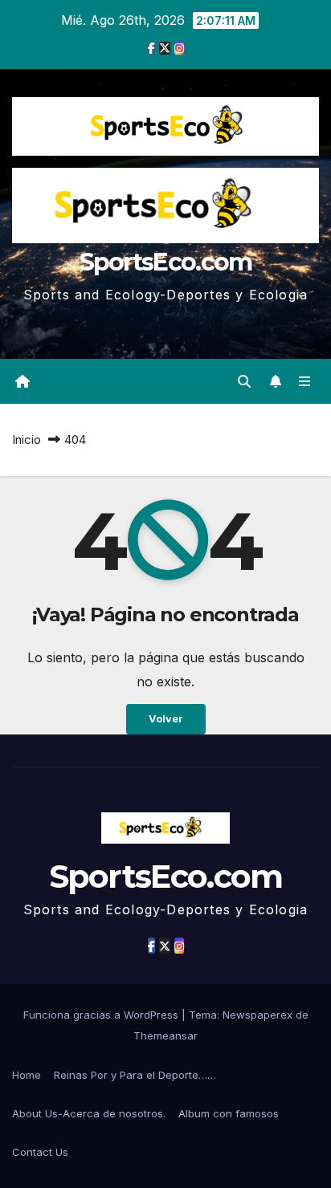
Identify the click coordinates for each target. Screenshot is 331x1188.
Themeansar (165, 1035)
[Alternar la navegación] (305, 381)
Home (26, 1074)
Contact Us (40, 1151)
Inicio (26, 439)
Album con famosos (228, 1113)
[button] (244, 381)
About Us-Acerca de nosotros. (89, 1113)
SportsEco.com (166, 262)
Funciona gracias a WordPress (102, 1014)
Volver (166, 719)
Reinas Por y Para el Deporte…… (135, 1074)
